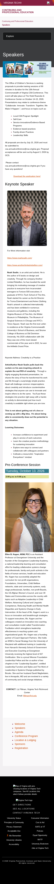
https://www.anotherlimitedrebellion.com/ (25, 265)
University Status (14, 818)
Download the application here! (27, 176)
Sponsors (20, 744)
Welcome (20, 724)
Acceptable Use (14, 831)
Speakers (6, 25)
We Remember (15, 836)
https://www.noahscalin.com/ (19, 258)
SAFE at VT (40, 827)
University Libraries (14, 840)
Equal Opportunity (40, 835)
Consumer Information (40, 818)
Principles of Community (14, 822)
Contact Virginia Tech (27, 813)
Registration (21, 748)
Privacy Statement (14, 827)
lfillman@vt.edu (30, 696)
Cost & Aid (40, 822)
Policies (40, 831)
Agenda (19, 732)
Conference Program (26, 736)
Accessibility (14, 844)
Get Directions (23, 805)
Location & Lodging (25, 740)
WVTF (40, 840)
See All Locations (24, 809)
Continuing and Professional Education (17, 21)
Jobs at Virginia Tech (40, 848)
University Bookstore (40, 844)
